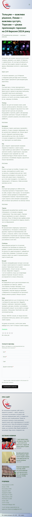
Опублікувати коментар (10, 386)
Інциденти (5, 492)
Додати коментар (8, 366)
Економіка (5, 489)
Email (5, 356)
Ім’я (4, 352)
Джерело (4, 329)
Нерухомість (6, 496)
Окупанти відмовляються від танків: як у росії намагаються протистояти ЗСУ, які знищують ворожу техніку (23, 471)
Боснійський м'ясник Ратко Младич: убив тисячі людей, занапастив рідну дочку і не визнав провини (23, 456)
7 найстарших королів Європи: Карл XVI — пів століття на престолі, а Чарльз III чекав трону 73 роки (22, 443)
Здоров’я (4, 491)
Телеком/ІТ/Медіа (7, 504)
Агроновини (5, 485)
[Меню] (29, 4)
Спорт (4, 500)
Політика (4, 498)
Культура (4, 37)
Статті (4, 502)
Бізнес (4, 487)
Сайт (4, 361)
